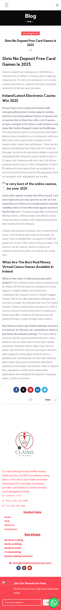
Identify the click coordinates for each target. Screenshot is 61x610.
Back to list (30, 400)
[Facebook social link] (16, 390)
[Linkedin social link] (38, 390)
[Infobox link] (30, 588)
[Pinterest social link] (30, 390)
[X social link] (23, 390)
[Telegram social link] (45, 390)
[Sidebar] (3, 186)
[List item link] (30, 501)
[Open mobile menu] (57, 5)
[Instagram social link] (24, 568)
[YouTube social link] (30, 568)
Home (29, 22)
